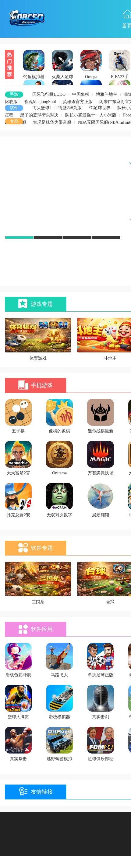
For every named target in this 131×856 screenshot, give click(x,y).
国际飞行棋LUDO (49, 94)
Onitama (59, 473)
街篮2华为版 (70, 108)
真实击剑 (100, 717)
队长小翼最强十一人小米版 (90, 115)
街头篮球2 (41, 108)
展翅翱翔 (100, 515)
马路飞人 (59, 675)
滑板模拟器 (59, 717)
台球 (110, 602)
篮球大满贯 (18, 717)
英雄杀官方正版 (78, 101)
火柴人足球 (62, 77)
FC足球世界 (99, 108)
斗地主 (110, 358)
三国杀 (38, 602)
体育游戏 (38, 358)
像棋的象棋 (59, 431)
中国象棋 (80, 94)
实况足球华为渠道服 (52, 122)
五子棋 (18, 431)
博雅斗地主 (106, 94)
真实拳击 (18, 759)
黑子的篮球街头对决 (39, 115)
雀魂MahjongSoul (40, 101)
